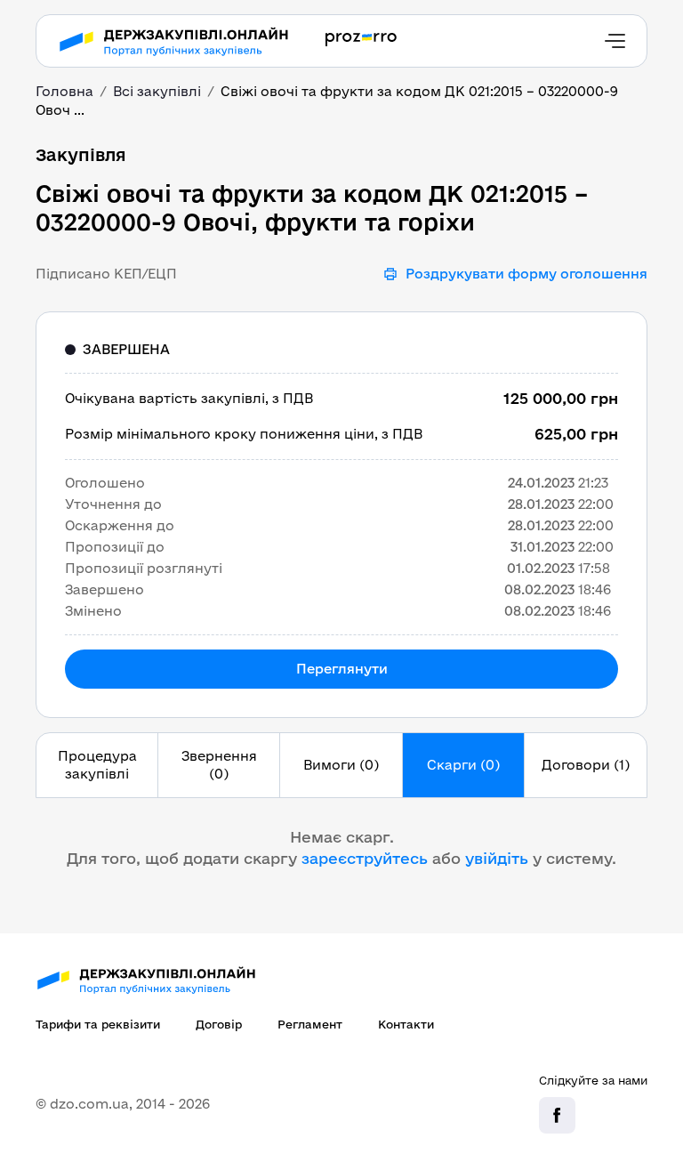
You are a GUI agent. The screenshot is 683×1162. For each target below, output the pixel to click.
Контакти (406, 1024)
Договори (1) (586, 764)
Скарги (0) (463, 764)
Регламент (309, 1024)
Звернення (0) (219, 764)
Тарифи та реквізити (98, 1024)
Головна (64, 91)
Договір (219, 1024)
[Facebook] (557, 1115)
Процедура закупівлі (97, 764)
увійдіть (496, 858)
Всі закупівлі (157, 91)
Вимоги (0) (341, 764)
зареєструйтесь (364, 858)
